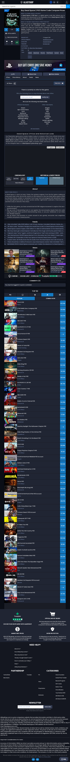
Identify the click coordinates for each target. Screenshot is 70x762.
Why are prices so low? (21, 655)
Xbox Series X (38, 48)
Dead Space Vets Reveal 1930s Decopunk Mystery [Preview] (25, 268)
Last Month (30, 179)
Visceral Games (47, 41)
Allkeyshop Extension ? (21, 667)
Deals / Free (59, 687)
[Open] (3, 2)
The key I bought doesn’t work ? (23, 658)
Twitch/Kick (6, 675)
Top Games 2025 (60, 693)
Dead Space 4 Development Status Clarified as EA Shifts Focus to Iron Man (26, 260)
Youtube (29, 675)
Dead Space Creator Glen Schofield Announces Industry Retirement (26, 252)
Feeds (31, 77)
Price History (16, 77)
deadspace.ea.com (48, 39)
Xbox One (32, 48)
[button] (67, 2)
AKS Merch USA (60, 696)
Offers (8, 77)
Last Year (16, 178)
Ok (33, 759)
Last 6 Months (23, 179)
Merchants (6, 678)
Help (64, 759)
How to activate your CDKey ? (23, 661)
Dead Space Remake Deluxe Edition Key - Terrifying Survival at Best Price (57, 268)
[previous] (6, 29)
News (37, 77)
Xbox (39, 681)
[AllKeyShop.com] (27, 2)
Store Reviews (59, 690)
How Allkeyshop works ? (21, 652)
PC (28, 48)
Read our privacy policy (44, 757)
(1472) (59, 276)
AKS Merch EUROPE (61, 699)
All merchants (35, 129)
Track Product (19, 183)
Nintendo (41, 695)
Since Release (9, 179)
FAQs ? (16, 664)
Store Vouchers (60, 675)
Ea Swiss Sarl (46, 44)
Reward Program (60, 681)
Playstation (41, 688)
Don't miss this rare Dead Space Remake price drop (57, 252)
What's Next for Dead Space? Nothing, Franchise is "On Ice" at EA (57, 260)
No (37, 759)
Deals (63, 256)
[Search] (68, 6)
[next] (17, 29)
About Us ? (18, 649)
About (25, 77)
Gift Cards (59, 684)
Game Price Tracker (61, 678)
